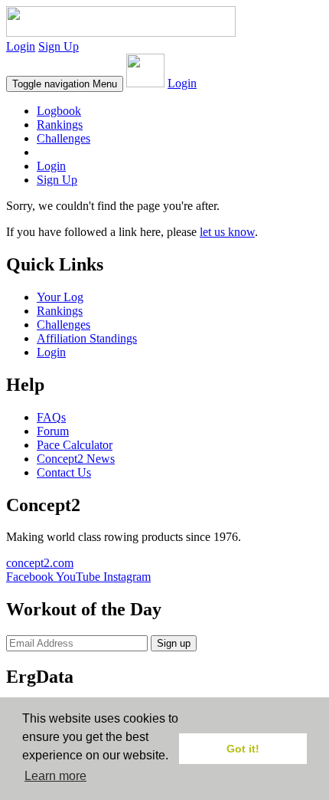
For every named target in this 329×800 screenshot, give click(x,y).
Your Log (60, 296)
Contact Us (64, 472)
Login (20, 46)
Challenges (63, 138)
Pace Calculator (74, 444)
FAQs (51, 417)
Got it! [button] (242, 749)
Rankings (60, 124)
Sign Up (58, 46)
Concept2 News (76, 458)
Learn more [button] (55, 775)
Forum (53, 431)
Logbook (59, 110)
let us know (227, 231)
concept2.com (39, 562)
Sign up (174, 643)
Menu (64, 84)
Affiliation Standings (87, 338)
